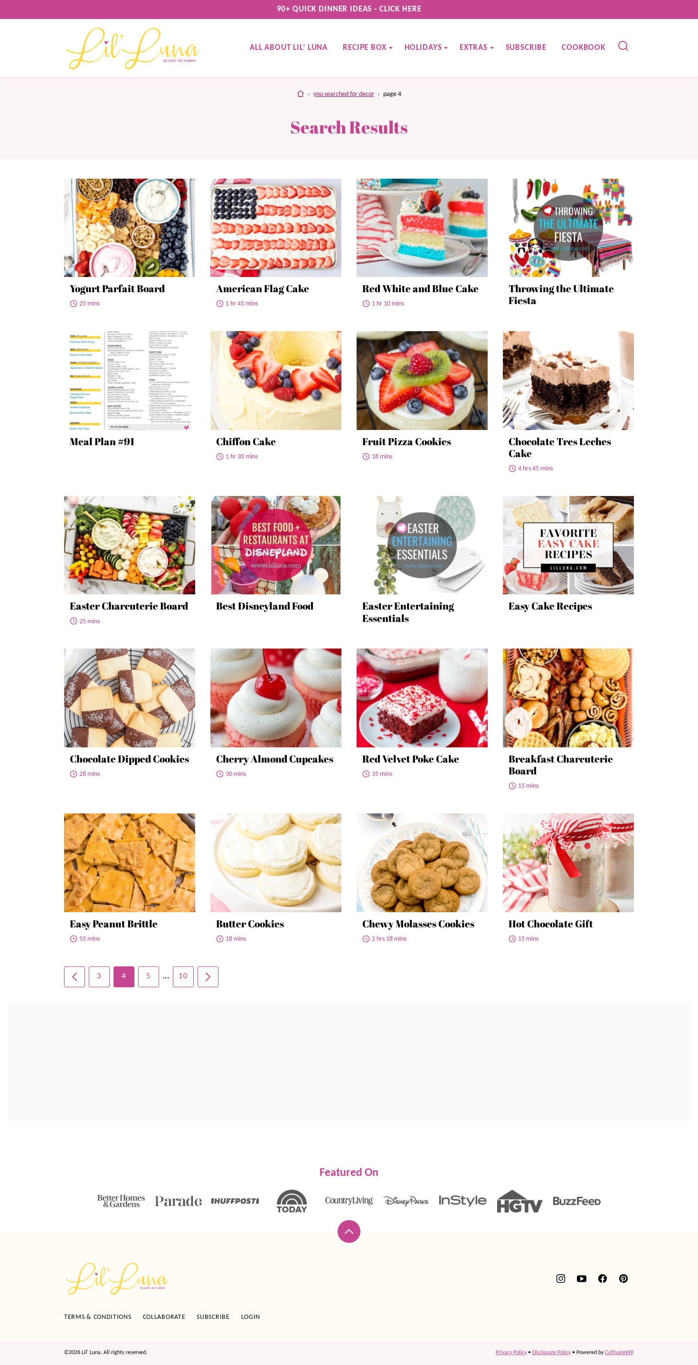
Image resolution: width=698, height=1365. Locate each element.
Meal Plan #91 (102, 441)
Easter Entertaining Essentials (408, 611)
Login (251, 1317)
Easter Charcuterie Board (129, 605)
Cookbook (583, 48)
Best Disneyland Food (264, 605)
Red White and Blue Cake (420, 288)
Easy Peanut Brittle (114, 923)
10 (183, 976)
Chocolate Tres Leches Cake (560, 447)
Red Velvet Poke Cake (410, 758)
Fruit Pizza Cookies (406, 441)
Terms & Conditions (98, 1317)
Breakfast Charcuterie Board (561, 764)
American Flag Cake (262, 288)
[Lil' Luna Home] (133, 48)
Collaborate (164, 1317)
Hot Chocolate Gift (551, 923)
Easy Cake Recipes (550, 605)
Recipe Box (365, 48)
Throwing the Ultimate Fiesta (561, 294)
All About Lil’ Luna (289, 48)
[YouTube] (581, 1278)
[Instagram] (560, 1278)
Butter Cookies (250, 923)
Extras (473, 48)
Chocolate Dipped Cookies (129, 758)
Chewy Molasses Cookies (418, 923)
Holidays (423, 48)
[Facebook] (602, 1278)
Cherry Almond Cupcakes (274, 758)
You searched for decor (343, 94)
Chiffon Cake (246, 441)
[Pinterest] (623, 1278)
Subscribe (526, 48)
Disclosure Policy (551, 1352)
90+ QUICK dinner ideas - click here (349, 9)
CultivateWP (618, 1352)
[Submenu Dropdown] (391, 48)
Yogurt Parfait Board (117, 288)
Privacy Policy (511, 1352)
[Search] (623, 46)
